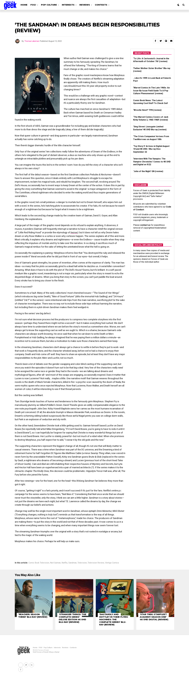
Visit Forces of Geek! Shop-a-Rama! (46, 652)
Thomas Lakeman (31, 41)
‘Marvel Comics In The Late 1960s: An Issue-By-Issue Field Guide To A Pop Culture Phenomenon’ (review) (151, 90)
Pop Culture (49, 5)
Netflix (65, 563)
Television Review (96, 563)
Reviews (84, 5)
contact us (145, 225)
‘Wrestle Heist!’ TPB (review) (147, 110)
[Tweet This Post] (160, 41)
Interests (68, 5)
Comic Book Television (39, 563)
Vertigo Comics (112, 563)
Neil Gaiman (55, 563)
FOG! (33, 5)
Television (82, 563)
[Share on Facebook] (155, 41)
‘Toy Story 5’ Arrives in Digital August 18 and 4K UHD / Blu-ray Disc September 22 (151, 149)
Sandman (72, 563)
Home (24, 5)
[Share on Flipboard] (166, 41)
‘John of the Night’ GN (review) (148, 171)
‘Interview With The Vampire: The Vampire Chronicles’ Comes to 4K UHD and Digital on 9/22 (152, 161)
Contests (101, 5)
